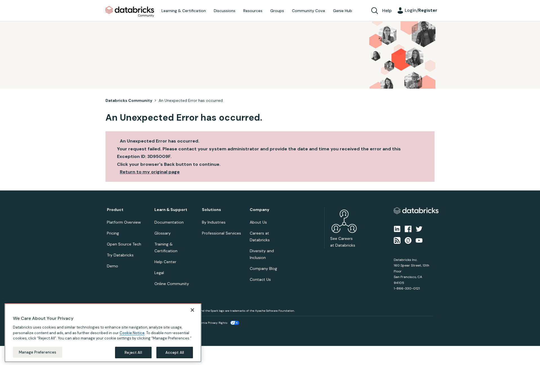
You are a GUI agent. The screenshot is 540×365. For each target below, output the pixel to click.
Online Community (171, 283)
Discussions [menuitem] (224, 10)
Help (387, 10)
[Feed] (397, 239)
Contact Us (260, 279)
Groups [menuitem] (277, 10)
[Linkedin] (397, 228)
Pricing (113, 233)
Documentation (169, 222)
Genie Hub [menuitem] (342, 10)
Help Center (165, 261)
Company (259, 209)
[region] (102, 332)
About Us (258, 222)
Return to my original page (150, 172)
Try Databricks (120, 255)
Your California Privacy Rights (207, 323)
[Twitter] (419, 228)
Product (115, 209)
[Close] (192, 310)
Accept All (174, 352)
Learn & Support (170, 209)
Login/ (421, 10)
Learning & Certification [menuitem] (183, 10)
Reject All (133, 352)
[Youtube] (419, 239)
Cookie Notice (132, 332)
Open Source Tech (124, 244)
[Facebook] (408, 228)
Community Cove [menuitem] (308, 10)
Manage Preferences (37, 352)
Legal (159, 272)
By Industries (214, 222)
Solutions (211, 209)
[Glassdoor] (408, 239)
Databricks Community (129, 12)
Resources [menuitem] (252, 10)
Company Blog (263, 268)
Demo (112, 265)
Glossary (162, 233)
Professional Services (221, 233)
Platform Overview (124, 222)
